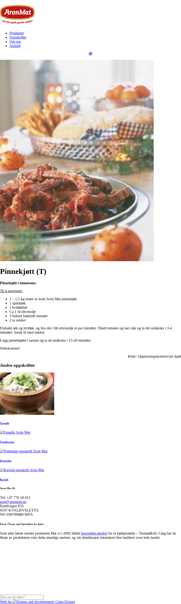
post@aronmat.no (13, 502)
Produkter (16, 33)
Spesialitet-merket (94, 533)
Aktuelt (15, 46)
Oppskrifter (17, 37)
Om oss (15, 42)
